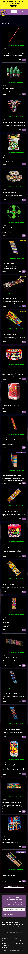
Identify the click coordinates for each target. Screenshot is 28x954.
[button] (14, 11)
